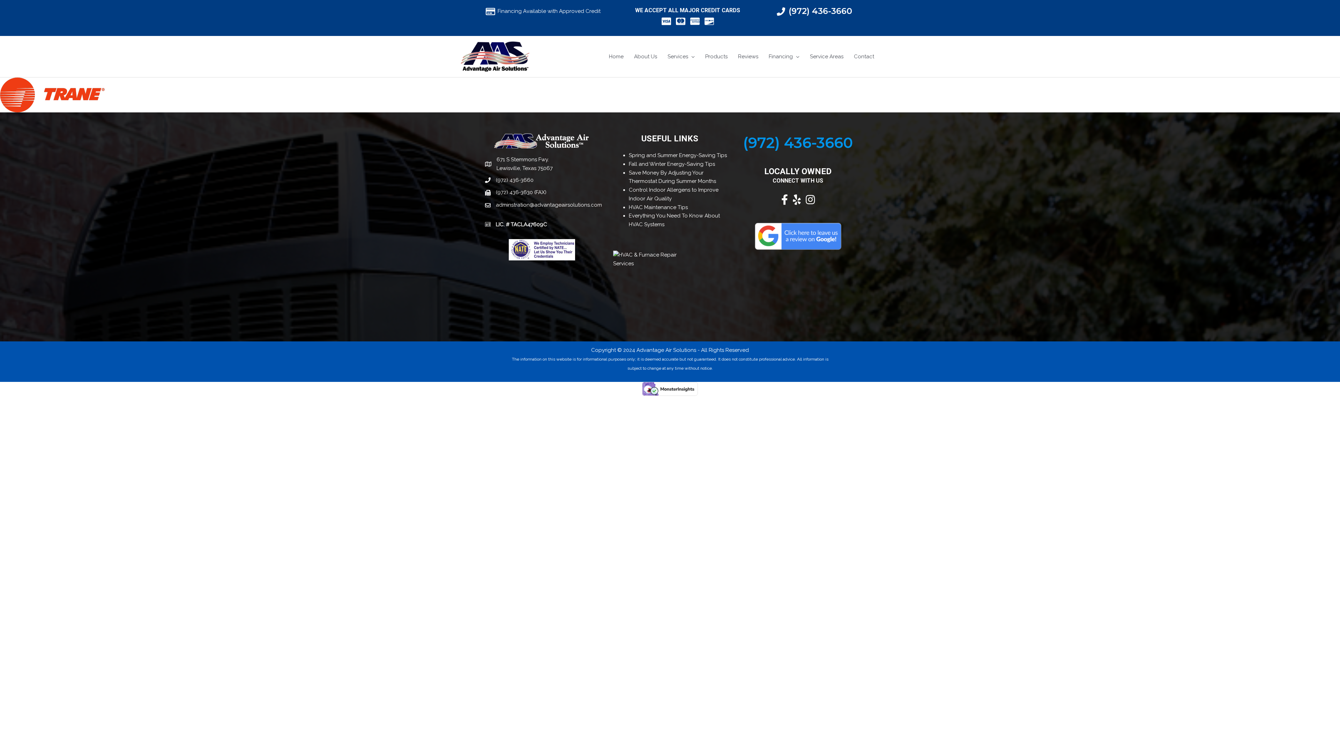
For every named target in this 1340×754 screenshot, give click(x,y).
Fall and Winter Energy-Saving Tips (672, 164)
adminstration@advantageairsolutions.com (549, 205)
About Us (645, 56)
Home (616, 56)
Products (716, 56)
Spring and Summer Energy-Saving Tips (678, 155)
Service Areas (826, 56)
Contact (864, 56)
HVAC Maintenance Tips (658, 207)
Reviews (748, 56)
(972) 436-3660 (820, 11)
